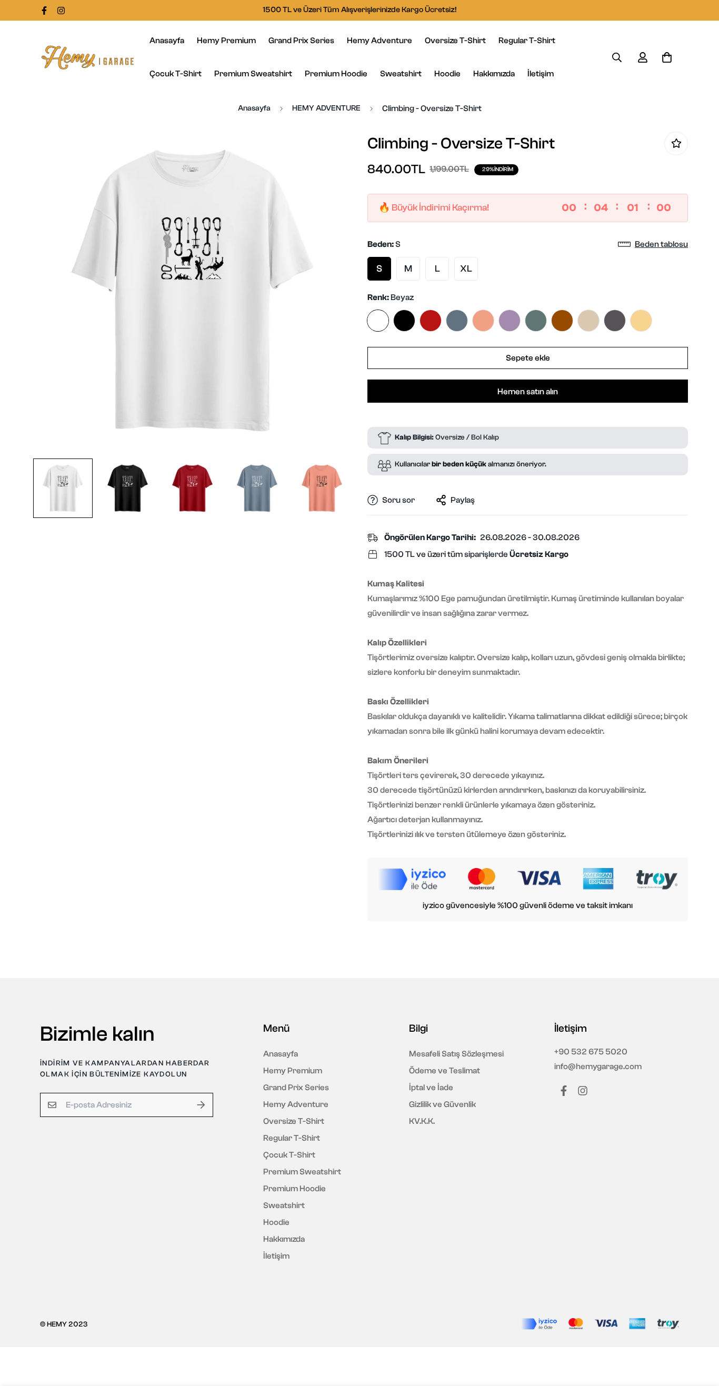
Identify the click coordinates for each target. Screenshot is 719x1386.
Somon (483, 320)
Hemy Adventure (379, 40)
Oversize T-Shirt (455, 40)
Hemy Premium (226, 40)
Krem (588, 320)
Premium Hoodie (336, 73)
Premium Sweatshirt (253, 73)
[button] (665, 57)
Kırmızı (430, 320)
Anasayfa (166, 40)
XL (466, 268)
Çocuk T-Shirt (175, 73)
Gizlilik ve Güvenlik (442, 1104)
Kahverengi (562, 320)
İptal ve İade (431, 1087)
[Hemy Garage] (87, 57)
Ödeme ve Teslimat (444, 1070)
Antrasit (614, 320)
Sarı (641, 320)
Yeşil (535, 320)
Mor (509, 320)
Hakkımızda (494, 73)
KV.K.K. (422, 1121)
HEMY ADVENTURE (326, 108)
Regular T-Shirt (526, 40)
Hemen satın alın (527, 391)
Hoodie (447, 73)
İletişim (540, 73)
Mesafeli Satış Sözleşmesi (456, 1054)
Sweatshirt (401, 73)
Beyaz (377, 320)
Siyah (404, 320)
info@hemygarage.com (598, 1066)
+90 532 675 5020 (590, 1051)
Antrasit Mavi (456, 320)
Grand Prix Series (301, 40)
